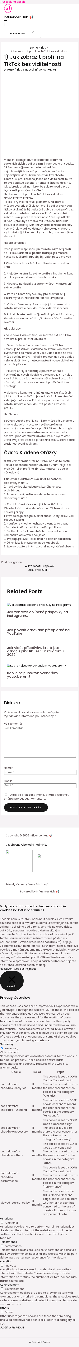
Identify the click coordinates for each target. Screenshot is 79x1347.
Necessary (11, 1048)
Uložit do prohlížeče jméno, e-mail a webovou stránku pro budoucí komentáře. (36, 797)
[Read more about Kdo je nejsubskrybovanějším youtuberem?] (36, 665)
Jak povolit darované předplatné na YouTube (38, 632)
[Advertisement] (39, 113)
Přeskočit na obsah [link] (12, 2)
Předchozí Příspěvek (39, 566)
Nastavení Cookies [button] (12, 969)
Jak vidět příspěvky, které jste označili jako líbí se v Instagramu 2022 (35, 651)
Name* (8, 768)
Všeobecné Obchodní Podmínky (26, 845)
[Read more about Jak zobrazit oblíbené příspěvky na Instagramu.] (39, 605)
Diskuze (9, 69)
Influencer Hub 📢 (19, 17)
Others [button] (4, 1308)
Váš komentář (13, 724)
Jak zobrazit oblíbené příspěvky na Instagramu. (37, 614)
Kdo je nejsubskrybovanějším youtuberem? (32, 675)
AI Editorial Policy (39, 1342)
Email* (8, 781)
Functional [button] (6, 1218)
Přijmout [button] (31, 969)
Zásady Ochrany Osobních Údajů (27, 884)
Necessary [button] (7, 1044)
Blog (19, 69)
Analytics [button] (6, 1261)
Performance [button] (8, 1242)
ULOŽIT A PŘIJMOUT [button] (12, 1327)
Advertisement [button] (9, 1285)
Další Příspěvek (39, 570)
